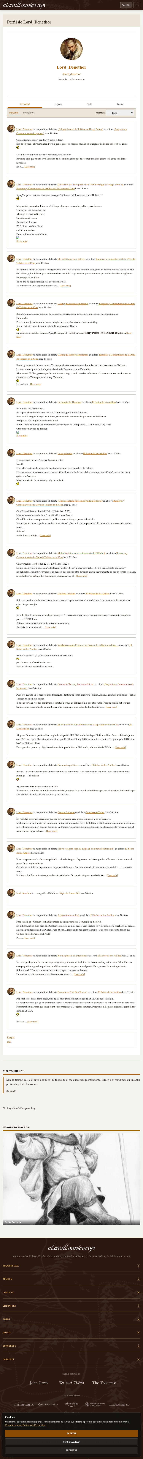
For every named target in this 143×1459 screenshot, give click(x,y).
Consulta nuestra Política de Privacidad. (25, 1425)
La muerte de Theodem (69, 402)
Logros (58, 104)
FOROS (6, 1319)
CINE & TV (8, 1292)
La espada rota (65, 453)
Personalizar (71, 1442)
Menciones (29, 112)
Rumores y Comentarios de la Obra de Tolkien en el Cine (45, 188)
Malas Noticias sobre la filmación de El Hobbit (82, 553)
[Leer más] (29, 166)
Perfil (89, 104)
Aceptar (72, 1433)
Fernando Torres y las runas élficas (75, 684)
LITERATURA (9, 1306)
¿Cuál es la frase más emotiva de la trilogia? (80, 500)
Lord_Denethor (71, 67)
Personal (13, 112)
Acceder (126, 4)
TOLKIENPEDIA (11, 1265)
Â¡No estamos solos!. (69, 915)
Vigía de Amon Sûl (69, 893)
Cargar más (11, 1039)
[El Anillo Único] (24, 5)
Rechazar (71, 1450)
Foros (120, 104)
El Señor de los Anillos (104, 402)
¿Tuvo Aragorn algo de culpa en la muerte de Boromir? (86, 848)
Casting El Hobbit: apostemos (73, 303)
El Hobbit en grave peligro (71, 258)
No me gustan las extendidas (72, 955)
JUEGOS (7, 1332)
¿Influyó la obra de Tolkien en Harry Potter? (80, 129)
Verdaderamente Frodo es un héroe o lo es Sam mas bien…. (88, 645)
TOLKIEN (7, 1279)
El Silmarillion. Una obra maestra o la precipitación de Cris (88, 724)
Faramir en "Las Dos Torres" (72, 992)
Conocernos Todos (94, 812)
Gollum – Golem (66, 593)
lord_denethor (23, 893)
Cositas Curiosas (66, 812)
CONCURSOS (9, 1346)
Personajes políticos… (69, 765)
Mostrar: (100, 112)
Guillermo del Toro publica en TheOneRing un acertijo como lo (90, 184)
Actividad (25, 104)
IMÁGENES (8, 1359)
